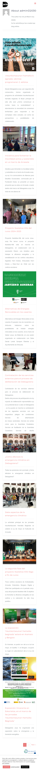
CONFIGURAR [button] (15, 767)
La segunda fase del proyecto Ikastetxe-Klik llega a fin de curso (19, 572)
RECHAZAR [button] (25, 767)
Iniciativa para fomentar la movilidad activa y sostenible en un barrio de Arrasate (19, 159)
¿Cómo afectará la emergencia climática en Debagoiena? (17, 460)
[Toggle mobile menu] (35, 3)
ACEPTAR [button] (6, 767)
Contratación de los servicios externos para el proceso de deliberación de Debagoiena (19, 378)
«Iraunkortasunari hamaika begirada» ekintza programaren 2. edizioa (19, 79)
